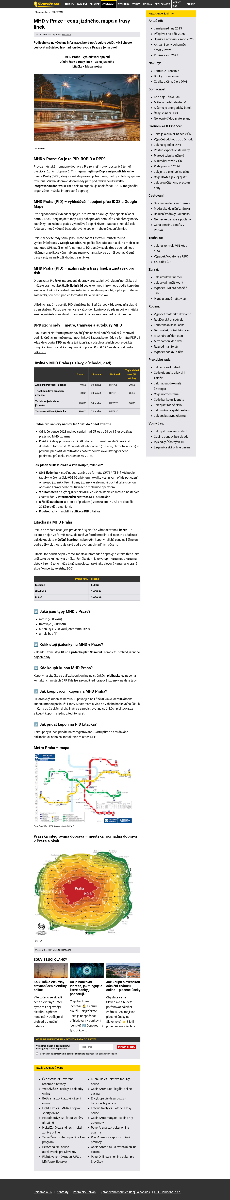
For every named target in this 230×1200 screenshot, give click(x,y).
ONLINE (191, 4)
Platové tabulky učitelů (169, 155)
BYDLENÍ (82, 4)
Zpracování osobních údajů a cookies (125, 1192)
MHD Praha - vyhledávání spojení (87, 57)
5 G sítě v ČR (162, 262)
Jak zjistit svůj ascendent (170, 431)
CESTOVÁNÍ (108, 4)
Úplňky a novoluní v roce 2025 (173, 39)
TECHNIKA (123, 4)
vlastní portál (119, 280)
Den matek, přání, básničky (172, 330)
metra (119, 492)
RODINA (147, 4)
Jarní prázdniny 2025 (168, 28)
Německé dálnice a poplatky (173, 219)
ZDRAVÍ (136, 4)
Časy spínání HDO (166, 113)
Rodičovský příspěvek (168, 319)
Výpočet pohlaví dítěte (169, 352)
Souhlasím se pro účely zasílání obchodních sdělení (78, 1053)
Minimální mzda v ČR (168, 161)
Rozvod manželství (166, 346)
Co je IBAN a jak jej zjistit (170, 177)
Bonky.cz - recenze (166, 76)
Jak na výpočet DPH (167, 145)
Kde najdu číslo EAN (167, 97)
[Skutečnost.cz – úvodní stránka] (47, 4)
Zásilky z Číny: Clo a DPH (170, 81)
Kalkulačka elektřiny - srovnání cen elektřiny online (50, 986)
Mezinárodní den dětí (168, 341)
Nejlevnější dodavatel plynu (172, 118)
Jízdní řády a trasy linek (76, 61)
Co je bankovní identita (169, 399)
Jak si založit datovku (168, 367)
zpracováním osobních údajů (67, 1053)
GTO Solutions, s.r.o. (167, 1192)
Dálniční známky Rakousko (172, 214)
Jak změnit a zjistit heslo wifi (173, 410)
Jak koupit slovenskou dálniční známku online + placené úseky (123, 986)
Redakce (66, 34)
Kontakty (63, 1192)
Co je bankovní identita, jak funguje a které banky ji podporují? (86, 988)
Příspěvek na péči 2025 (169, 34)
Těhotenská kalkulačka (169, 325)
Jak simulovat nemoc (168, 277)
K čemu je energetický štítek (172, 107)
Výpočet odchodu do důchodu (173, 139)
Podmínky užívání (84, 1192)
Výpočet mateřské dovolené (172, 314)
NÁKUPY (69, 4)
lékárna (39, 252)
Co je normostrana (166, 394)
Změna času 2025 (166, 55)
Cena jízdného (104, 61)
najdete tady (67, 219)
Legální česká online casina (172, 447)
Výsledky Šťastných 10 (169, 442)
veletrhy (60, 568)
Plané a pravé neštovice (170, 298)
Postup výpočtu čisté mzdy (172, 150)
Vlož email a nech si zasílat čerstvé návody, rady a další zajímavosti (53, 1047)
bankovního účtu (126, 704)
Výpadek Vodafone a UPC (171, 256)
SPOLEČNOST (162, 4)
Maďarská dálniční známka (172, 208)
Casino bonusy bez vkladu (171, 436)
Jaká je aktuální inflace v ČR (172, 134)
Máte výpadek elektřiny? (170, 102)
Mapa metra (93, 66)
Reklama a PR (43, 1192)
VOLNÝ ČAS (177, 4)
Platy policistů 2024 (167, 166)
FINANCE (95, 4)
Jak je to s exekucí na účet (171, 171)
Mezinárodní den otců (168, 335)
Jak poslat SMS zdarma (170, 415)
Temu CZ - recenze (166, 71)
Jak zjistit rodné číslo (168, 405)
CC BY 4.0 (69, 826)
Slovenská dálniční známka (172, 203)
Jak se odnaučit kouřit (168, 282)
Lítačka (77, 66)
